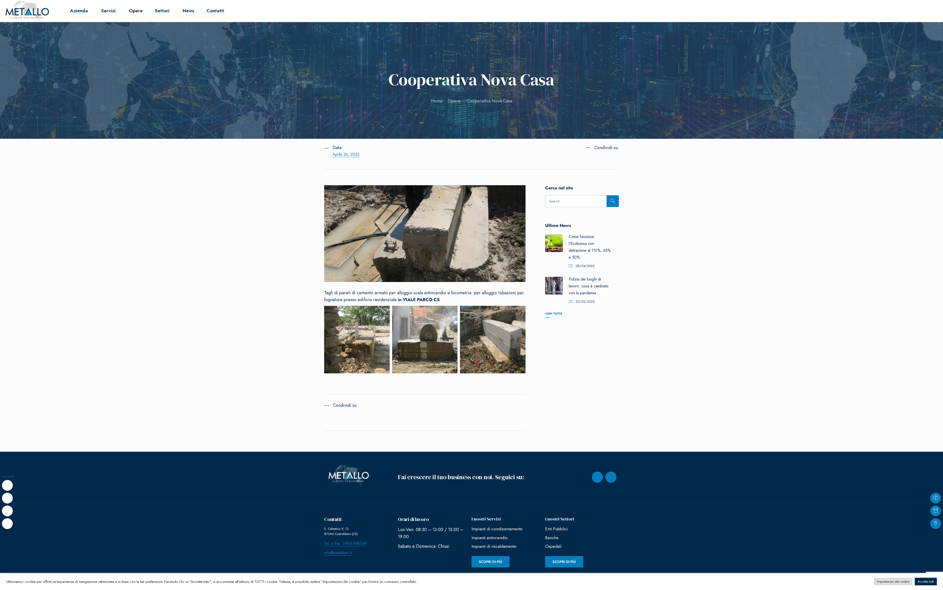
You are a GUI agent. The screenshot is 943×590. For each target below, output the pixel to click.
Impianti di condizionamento (497, 529)
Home (437, 101)
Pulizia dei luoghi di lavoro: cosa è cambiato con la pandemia (589, 286)
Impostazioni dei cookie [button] (893, 581)
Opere (454, 101)
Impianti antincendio (490, 538)
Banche (551, 538)
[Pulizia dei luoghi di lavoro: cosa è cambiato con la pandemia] (554, 286)
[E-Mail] (7, 523)
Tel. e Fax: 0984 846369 (345, 543)
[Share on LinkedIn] (593, 160)
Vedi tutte (553, 313)
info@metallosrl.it (338, 553)
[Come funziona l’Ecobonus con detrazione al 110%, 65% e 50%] (554, 243)
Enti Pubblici (556, 529)
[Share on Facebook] (7, 485)
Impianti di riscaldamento (494, 546)
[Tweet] (7, 498)
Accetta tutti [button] (926, 581)
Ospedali (553, 546)
